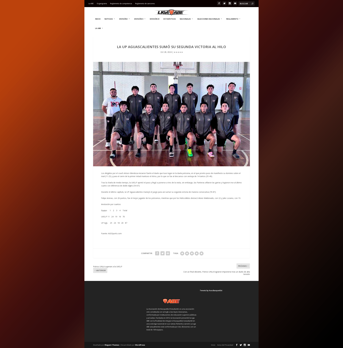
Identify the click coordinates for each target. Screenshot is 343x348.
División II (138, 19)
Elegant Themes (112, 345)
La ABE (91, 3)
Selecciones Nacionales (208, 19)
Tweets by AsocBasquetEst (211, 290)
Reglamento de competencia (121, 3)
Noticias (109, 19)
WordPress (140, 345)
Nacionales (185, 19)
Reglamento (232, 19)
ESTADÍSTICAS (169, 19)
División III (154, 19)
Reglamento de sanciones (145, 3)
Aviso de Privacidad (225, 345)
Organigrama (102, 3)
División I (123, 19)
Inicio (97, 19)
